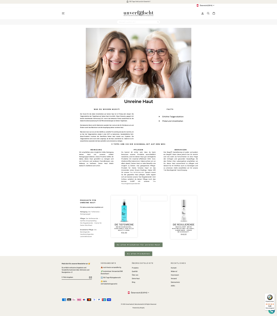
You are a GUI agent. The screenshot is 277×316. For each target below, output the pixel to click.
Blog (133, 282)
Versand (174, 278)
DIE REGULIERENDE (183, 224)
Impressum (175, 275)
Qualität (135, 271)
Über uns (135, 275)
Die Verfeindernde (137, 172)
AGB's (173, 286)
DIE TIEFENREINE (124, 224)
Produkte (135, 268)
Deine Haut (136, 278)
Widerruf (174, 271)
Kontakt (174, 268)
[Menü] (273, 294)
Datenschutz (175, 282)
